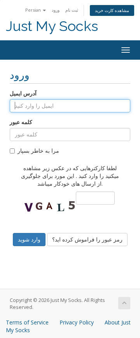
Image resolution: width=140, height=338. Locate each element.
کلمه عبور (21, 122)
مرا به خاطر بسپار (38, 150)
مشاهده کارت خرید (112, 10)
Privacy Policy (77, 322)
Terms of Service (27, 322)
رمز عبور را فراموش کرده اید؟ (87, 239)
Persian (33, 10)
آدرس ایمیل (23, 93)
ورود (56, 10)
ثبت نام (71, 10)
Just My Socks (52, 26)
